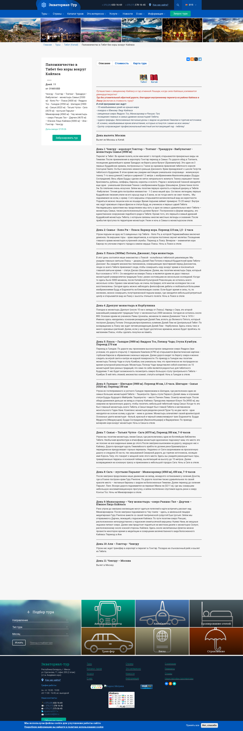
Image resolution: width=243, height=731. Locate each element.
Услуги (113, 13)
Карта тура (140, 63)
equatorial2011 (51, 711)
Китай (154, 82)
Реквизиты (170, 668)
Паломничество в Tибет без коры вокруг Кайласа (66, 69)
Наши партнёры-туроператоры (179, 678)
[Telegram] (200, 59)
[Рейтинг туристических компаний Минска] (96, 686)
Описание (106, 63)
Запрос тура (180, 13)
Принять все (192, 725)
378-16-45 (135, 5)
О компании (170, 664)
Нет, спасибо (209, 725)
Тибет (143, 82)
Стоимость (122, 63)
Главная (47, 44)
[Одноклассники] (192, 59)
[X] (196, 59)
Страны (57, 13)
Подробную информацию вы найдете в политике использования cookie (64, 727)
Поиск (178, 5)
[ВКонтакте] (188, 59)
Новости (128, 13)
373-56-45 (53, 708)
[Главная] (58, 5)
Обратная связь (54, 720)
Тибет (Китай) (71, 44)
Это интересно (95, 13)
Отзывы (168, 673)
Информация (156, 13)
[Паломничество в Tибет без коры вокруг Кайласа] (20, 30)
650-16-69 (112, 5)
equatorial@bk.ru (51, 714)
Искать (19, 642)
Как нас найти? (160, 5)
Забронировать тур (67, 137)
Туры (44, 13)
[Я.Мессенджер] (174, 683)
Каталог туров (75, 13)
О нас (139, 13)
